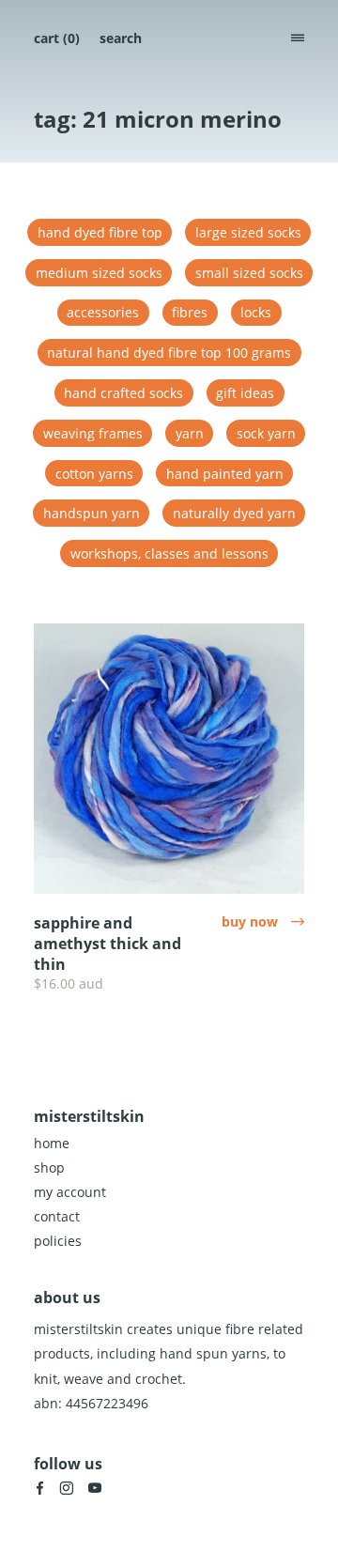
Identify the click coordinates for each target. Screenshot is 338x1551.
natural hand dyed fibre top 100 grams (169, 352)
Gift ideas (245, 393)
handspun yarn (91, 513)
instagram (66, 1488)
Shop (49, 1167)
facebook (40, 1488)
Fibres (189, 312)
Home (51, 1143)
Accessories (103, 312)
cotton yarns (94, 474)
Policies (58, 1241)
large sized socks (248, 232)
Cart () (57, 38)
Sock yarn (266, 433)
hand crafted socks (123, 393)
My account (70, 1192)
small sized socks (249, 273)
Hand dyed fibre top (100, 232)
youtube (94, 1488)
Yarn (190, 433)
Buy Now (263, 921)
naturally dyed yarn (234, 513)
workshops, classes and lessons (169, 553)
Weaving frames (93, 433)
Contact (57, 1216)
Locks (255, 312)
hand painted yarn (225, 474)
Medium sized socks (99, 273)
